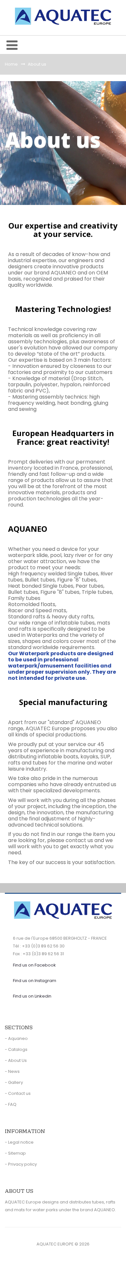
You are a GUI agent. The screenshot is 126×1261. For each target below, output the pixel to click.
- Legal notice (19, 1142)
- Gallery (14, 1082)
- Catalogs (16, 1049)
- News (12, 1071)
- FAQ (10, 1104)
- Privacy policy (21, 1164)
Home (11, 64)
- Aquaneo (16, 1038)
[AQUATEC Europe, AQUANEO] (63, 16)
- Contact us (18, 1093)
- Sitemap (15, 1153)
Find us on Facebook (34, 965)
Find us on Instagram (34, 981)
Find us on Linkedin (32, 996)
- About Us (16, 1060)
